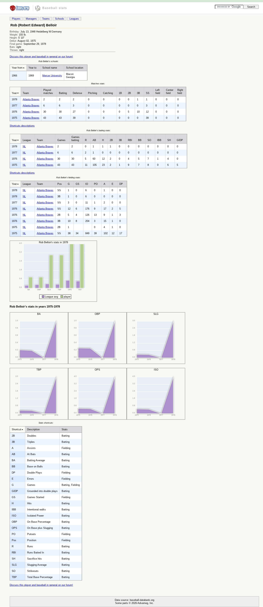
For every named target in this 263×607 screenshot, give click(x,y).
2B (129, 93)
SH (169, 140)
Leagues (74, 18)
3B (138, 93)
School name (49, 67)
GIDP (180, 140)
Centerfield (169, 92)
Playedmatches (48, 92)
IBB (159, 140)
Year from (17, 67)
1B (120, 93)
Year (14, 93)
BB (140, 140)
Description (33, 429)
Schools (59, 18)
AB (94, 140)
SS (147, 93)
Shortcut (16, 429)
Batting (63, 93)
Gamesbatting (75, 139)
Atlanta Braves (31, 99)
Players (16, 18)
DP (121, 183)
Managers (31, 18)
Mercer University (52, 75)
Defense (77, 93)
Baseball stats (54, 8)
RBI (130, 140)
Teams (46, 18)
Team (26, 93)
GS (77, 183)
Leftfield (157, 92)
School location (74, 67)
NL (24, 146)
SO (149, 140)
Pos (59, 183)
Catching (108, 93)
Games (61, 140)
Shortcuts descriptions (22, 125)
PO (96, 183)
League (27, 140)
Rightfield (180, 92)
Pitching (92, 93)
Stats (65, 429)
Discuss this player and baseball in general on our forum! (41, 56)
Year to (32, 67)
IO (86, 183)
